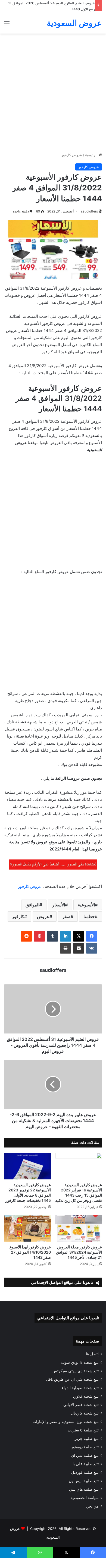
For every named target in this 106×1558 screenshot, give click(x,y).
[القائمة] (7, 25)
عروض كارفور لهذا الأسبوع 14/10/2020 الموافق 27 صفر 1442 (30, 1252)
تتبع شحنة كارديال (85, 1413)
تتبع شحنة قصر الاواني (81, 1405)
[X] (78, 936)
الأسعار (58, 904)
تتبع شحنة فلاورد (86, 1396)
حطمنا (89, 916)
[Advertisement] (53, 95)
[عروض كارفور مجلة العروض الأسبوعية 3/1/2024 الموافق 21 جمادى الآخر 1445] (78, 1228)
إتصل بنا (92, 1354)
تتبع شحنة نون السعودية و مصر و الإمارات (66, 1421)
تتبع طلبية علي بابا (84, 1464)
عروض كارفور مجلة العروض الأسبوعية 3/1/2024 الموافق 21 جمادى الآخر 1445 (79, 1252)
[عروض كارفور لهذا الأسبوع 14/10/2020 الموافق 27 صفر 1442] (27, 1228)
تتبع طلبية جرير (87, 1438)
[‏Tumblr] (52, 936)
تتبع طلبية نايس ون (84, 1481)
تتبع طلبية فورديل (85, 1472)
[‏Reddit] (26, 936)
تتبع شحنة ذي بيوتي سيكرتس (75, 1371)
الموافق (32, 904)
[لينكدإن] (65, 936)
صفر (66, 916)
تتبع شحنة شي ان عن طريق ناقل (72, 1379)
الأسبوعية (86, 904)
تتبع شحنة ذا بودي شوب (80, 1362)
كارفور (18, 916)
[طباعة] (65, 948)
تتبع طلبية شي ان (85, 1455)
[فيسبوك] (91, 936)
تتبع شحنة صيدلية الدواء (80, 1388)
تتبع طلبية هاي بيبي (84, 1489)
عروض (43, 916)
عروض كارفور (71, 155)
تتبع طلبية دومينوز (85, 1447)
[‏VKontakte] (91, 948)
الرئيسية (92, 155)
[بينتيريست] (39, 936)
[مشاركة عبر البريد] (78, 948)
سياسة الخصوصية (84, 1498)
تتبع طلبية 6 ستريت (83, 1430)
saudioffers (89, 211)
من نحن (92, 1506)
